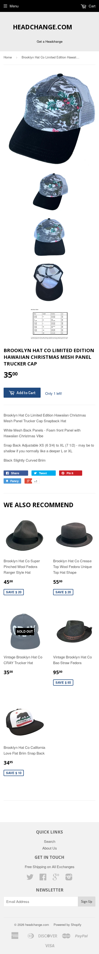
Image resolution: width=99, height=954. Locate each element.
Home (8, 57)
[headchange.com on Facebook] (43, 878)
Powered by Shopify (67, 924)
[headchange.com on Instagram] (69, 878)
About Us (49, 847)
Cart (91, 5)
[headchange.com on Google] (56, 878)
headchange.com (42, 27)
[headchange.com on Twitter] (30, 878)
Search (49, 841)
